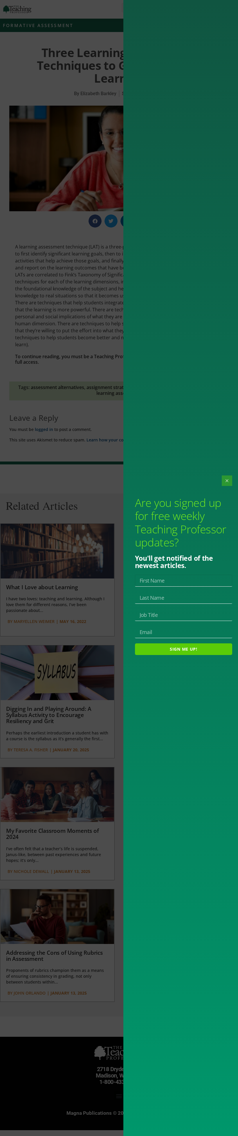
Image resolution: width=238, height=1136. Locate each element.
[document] (119, 568)
